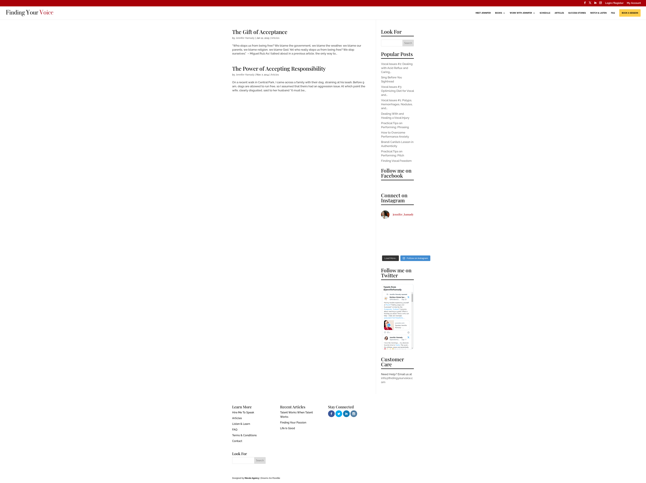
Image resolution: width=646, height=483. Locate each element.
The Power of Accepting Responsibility (279, 68)
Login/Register (614, 3)
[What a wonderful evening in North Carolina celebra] (406, 248)
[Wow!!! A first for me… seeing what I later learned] (389, 237)
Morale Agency (252, 478)
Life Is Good (287, 428)
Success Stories (577, 13)
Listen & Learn (241, 423)
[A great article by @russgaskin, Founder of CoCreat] (423, 248)
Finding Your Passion (293, 422)
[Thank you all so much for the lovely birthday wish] (423, 227)
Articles (559, 13)
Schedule (545, 13)
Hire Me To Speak (243, 412)
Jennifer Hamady (245, 38)
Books (498, 13)
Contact (237, 441)
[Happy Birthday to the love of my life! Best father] (389, 227)
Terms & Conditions (244, 435)
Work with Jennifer (521, 13)
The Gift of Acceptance (259, 31)
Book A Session (630, 13)
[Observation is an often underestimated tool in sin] (406, 237)
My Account (634, 3)
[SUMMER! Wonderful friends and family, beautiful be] (406, 227)
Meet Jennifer (483, 13)
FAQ (613, 13)
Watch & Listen (598, 13)
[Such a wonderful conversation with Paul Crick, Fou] (389, 248)
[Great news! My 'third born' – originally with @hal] (423, 237)
